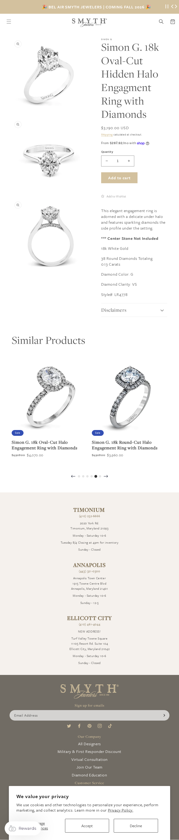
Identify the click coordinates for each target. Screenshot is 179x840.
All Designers (89, 744)
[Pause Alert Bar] (167, 7)
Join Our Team (89, 767)
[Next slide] (105, 476)
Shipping (107, 134)
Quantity (107, 151)
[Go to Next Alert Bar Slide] (176, 7)
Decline (136, 826)
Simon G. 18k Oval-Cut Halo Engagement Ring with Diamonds (44, 445)
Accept (87, 826)
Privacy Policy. (120, 810)
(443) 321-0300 (89, 571)
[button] (113, 196)
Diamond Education (89, 775)
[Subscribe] (164, 715)
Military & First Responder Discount (89, 751)
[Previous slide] (73, 476)
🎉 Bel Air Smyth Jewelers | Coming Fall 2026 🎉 (96, 7)
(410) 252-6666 (89, 516)
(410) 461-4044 (89, 624)
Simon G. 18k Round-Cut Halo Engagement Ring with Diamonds (125, 445)
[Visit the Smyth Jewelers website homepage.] (89, 22)
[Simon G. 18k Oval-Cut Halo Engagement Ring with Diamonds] (49, 398)
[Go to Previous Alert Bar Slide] (172, 7)
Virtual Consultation (89, 759)
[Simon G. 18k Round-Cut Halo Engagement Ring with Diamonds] (129, 398)
